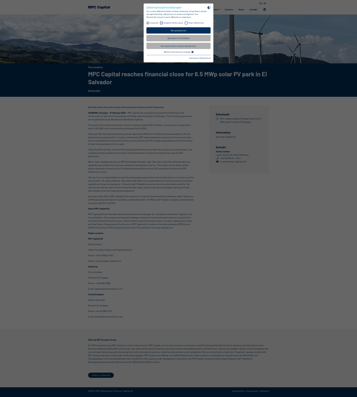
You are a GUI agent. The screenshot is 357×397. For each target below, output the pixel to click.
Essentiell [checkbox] (154, 23)
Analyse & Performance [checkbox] (173, 23)
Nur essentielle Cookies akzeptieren (178, 46)
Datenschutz (205, 58)
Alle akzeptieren (178, 30)
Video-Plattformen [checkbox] (196, 23)
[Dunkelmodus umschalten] (209, 7)
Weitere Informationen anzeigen (177, 52)
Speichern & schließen (178, 38)
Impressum (194, 58)
